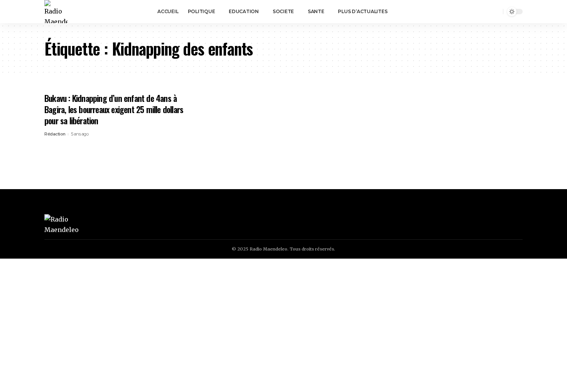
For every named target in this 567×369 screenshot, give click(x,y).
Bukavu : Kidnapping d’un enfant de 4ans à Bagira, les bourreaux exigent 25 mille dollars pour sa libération (113, 109)
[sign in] (474, 11)
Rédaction (55, 134)
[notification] (485, 11)
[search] (496, 11)
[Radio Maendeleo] (56, 11)
